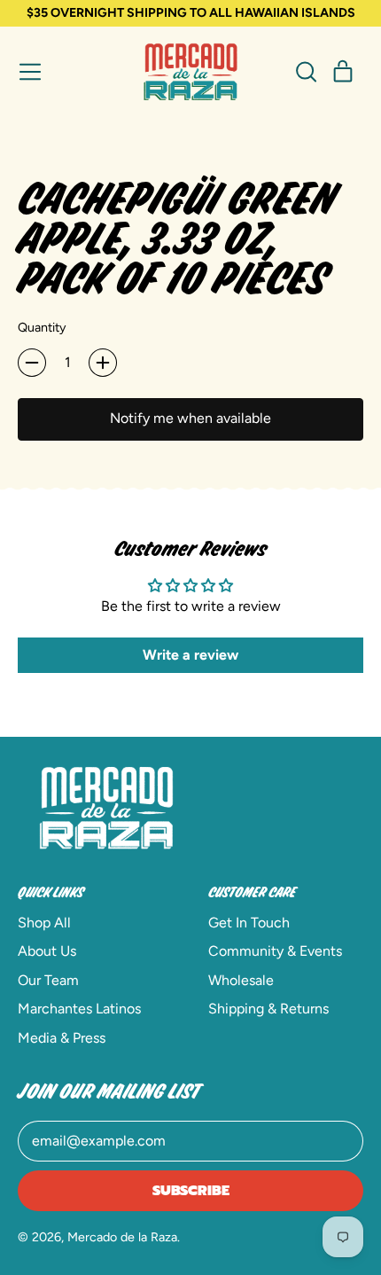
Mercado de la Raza (122, 1237)
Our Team (48, 980)
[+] (103, 362)
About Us (47, 951)
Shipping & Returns (268, 1008)
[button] (305, 71)
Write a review (190, 654)
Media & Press (61, 1037)
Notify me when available (190, 418)
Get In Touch (249, 922)
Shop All (44, 922)
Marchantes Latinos (79, 1008)
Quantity (42, 327)
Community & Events (275, 951)
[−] (32, 362)
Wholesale (241, 980)
